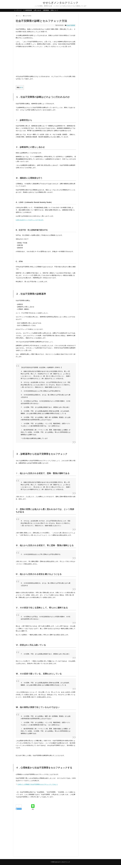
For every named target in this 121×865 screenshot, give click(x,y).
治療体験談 (46, 10)
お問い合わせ (37, 10)
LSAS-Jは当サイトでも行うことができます (29, 220)
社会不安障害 (71, 25)
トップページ (18, 10)
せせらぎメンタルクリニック (60, 2)
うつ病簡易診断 (27, 10)
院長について (54, 10)
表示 (21, 87)
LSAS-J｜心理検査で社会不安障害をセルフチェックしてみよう (38, 784)
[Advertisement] (46, 61)
